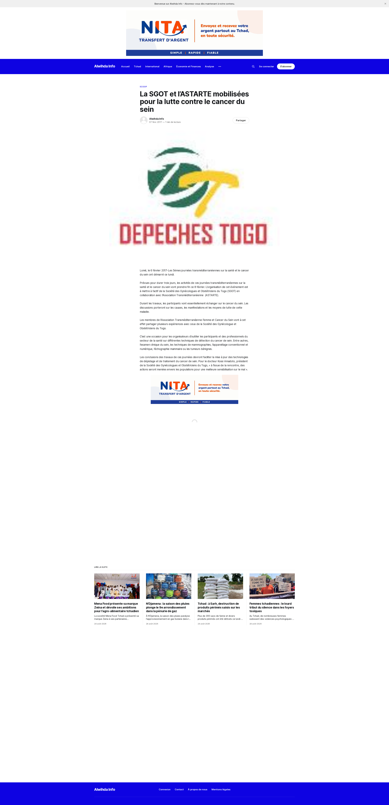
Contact (179, 789)
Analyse (209, 66)
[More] (219, 66)
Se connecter (266, 66)
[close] (385, 3)
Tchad (137, 66)
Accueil (125, 66)
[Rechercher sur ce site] (253, 66)
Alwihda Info (104, 66)
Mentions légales (221, 789)
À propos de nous (197, 789)
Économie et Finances (188, 66)
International (152, 66)
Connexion (164, 789)
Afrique (168, 66)
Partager (241, 120)
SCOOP (143, 86)
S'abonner (286, 66)
